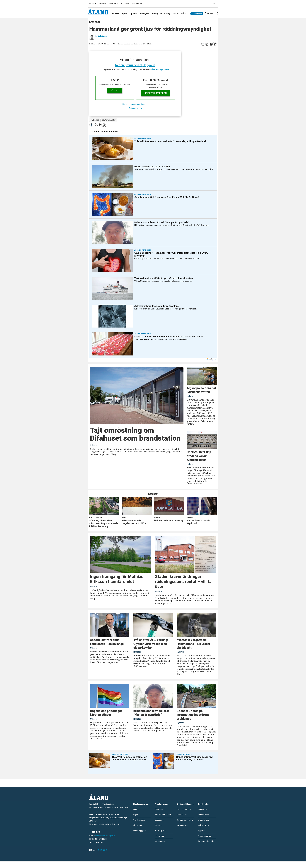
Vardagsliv (157, 13)
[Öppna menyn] (214, 3)
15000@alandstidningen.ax (105, 835)
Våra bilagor (137, 825)
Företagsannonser (141, 804)
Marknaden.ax (160, 841)
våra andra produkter (160, 69)
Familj (167, 13)
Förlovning (159, 809)
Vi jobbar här (202, 809)
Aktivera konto (135, 108)
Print (135, 809)
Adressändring (203, 820)
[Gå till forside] (98, 11)
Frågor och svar (204, 825)
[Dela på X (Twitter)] (207, 44)
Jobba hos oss (182, 814)
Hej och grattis (160, 830)
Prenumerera (197, 13)
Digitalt (136, 814)
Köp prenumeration (156, 93)
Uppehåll (201, 830)
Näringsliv (144, 13)
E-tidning (92, 3)
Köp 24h (115, 90)
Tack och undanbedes (163, 814)
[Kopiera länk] (214, 44)
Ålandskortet (113, 3)
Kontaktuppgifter (139, 830)
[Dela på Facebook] (203, 44)
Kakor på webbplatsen (185, 820)
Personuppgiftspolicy (184, 809)
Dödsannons (159, 820)
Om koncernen (182, 825)
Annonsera (125, 3)
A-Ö (183, 13)
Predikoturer (159, 836)
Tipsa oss (102, 3)
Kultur (176, 13)
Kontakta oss (137, 3)
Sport (124, 13)
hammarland (109, 120)
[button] (93, 509)
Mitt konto (210, 13)
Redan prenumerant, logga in (135, 65)
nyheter (95, 120)
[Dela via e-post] (211, 44)
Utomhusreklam (139, 820)
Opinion (133, 13)
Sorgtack (158, 825)
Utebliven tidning (204, 836)
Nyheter (115, 13)
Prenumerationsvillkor (206, 841)
